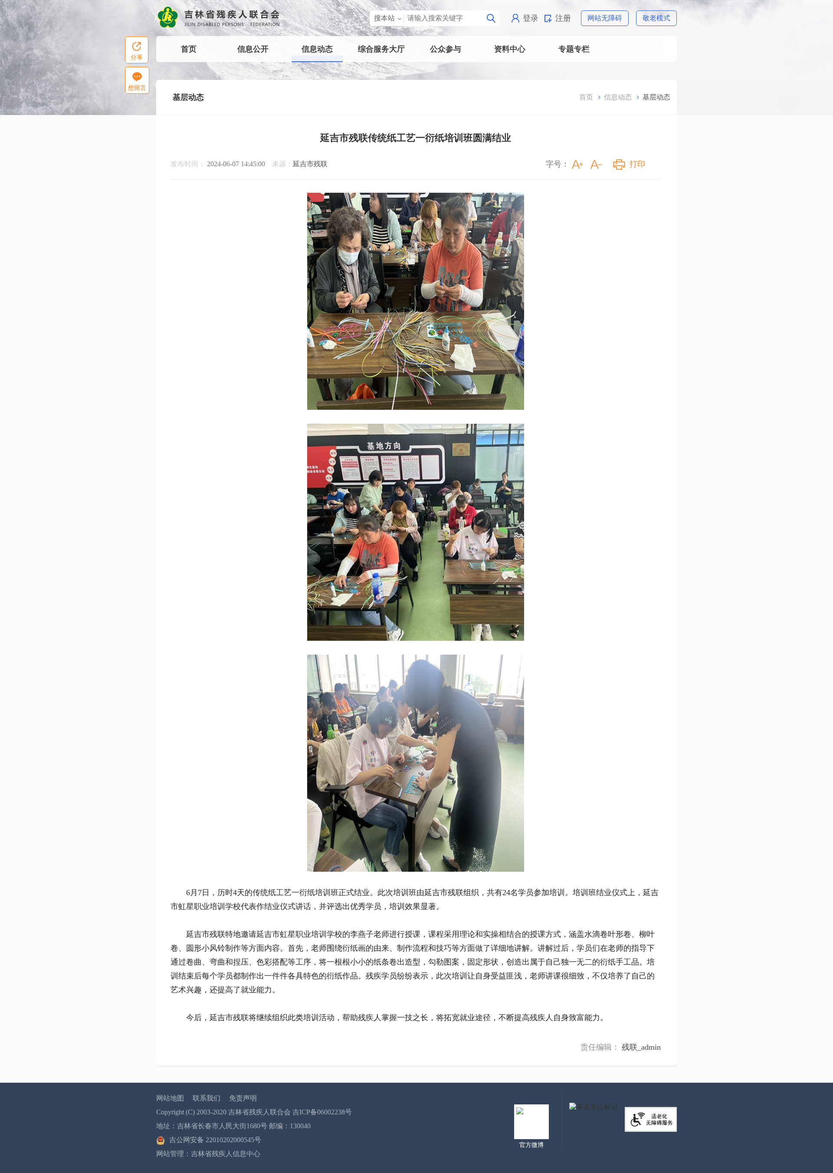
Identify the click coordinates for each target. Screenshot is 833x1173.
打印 (637, 164)
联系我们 (206, 1098)
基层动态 (188, 97)
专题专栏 (574, 49)
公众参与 (445, 49)
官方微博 (531, 1145)
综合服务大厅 (381, 49)
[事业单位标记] (593, 1106)
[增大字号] (577, 164)
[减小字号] (596, 164)
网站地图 (170, 1098)
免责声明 (243, 1098)
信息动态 (317, 49)
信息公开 (253, 49)
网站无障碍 (604, 18)
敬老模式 (656, 18)
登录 (530, 18)
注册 (563, 18)
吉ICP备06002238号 (322, 1112)
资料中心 (509, 49)
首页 (189, 49)
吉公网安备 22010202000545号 (215, 1139)
